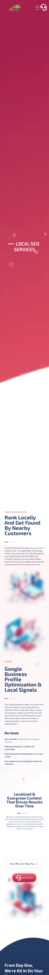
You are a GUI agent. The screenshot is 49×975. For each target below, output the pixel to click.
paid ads (20, 824)
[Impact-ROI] (19, 7)
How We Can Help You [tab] (22, 863)
